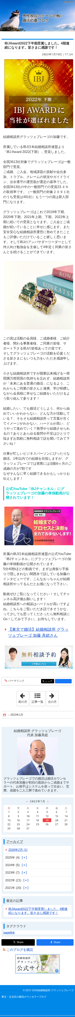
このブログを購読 (19, 949)
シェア (49, 681)
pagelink (9, 932)
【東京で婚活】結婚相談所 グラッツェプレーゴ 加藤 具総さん (38, 632)
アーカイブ (14, 841)
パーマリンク (16, 681)
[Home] (4, 714)
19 (47, 820)
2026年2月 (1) (18, 850)
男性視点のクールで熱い (43, 18)
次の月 (53, 697)
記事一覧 (37, 701)
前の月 (23, 697)
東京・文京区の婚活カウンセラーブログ (23, 996)
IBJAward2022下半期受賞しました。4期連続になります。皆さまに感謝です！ (38, 911)
